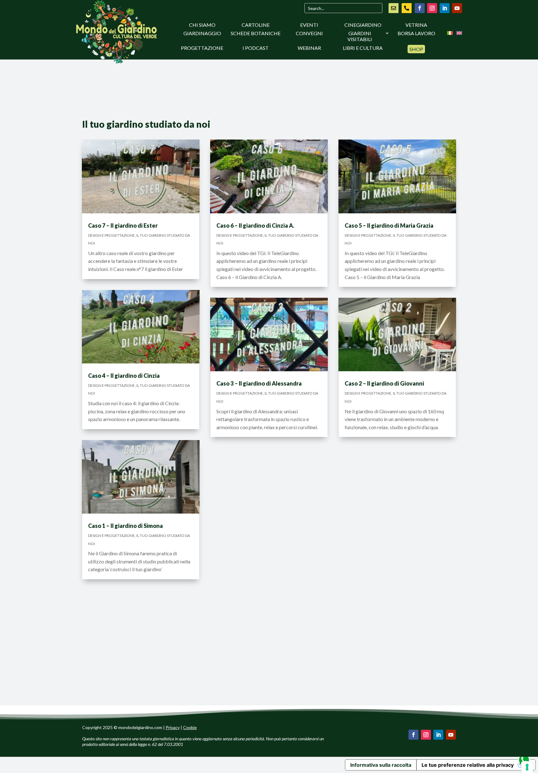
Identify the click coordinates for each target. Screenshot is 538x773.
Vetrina (416, 25)
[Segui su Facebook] (420, 8)
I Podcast (256, 48)
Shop (416, 49)
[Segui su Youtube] (457, 8)
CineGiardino (362, 25)
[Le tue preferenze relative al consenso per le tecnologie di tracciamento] (527, 767)
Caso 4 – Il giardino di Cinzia (124, 375)
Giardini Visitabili (359, 36)
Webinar (309, 48)
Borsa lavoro (416, 33)
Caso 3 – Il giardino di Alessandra (259, 383)
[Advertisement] (269, 92)
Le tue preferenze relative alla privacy (468, 765)
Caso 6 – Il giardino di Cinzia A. (255, 225)
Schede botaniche (256, 33)
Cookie (190, 727)
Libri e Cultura (363, 48)
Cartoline (256, 25)
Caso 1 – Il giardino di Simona (125, 525)
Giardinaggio (202, 33)
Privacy (173, 727)
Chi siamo (202, 25)
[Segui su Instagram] (432, 8)
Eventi (309, 25)
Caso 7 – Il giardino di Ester (123, 225)
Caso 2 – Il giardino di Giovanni (384, 383)
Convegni (309, 33)
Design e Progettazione (111, 235)
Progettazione (202, 48)
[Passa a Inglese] (459, 34)
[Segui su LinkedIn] (445, 8)
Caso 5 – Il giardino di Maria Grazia (389, 225)
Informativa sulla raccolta (380, 765)
